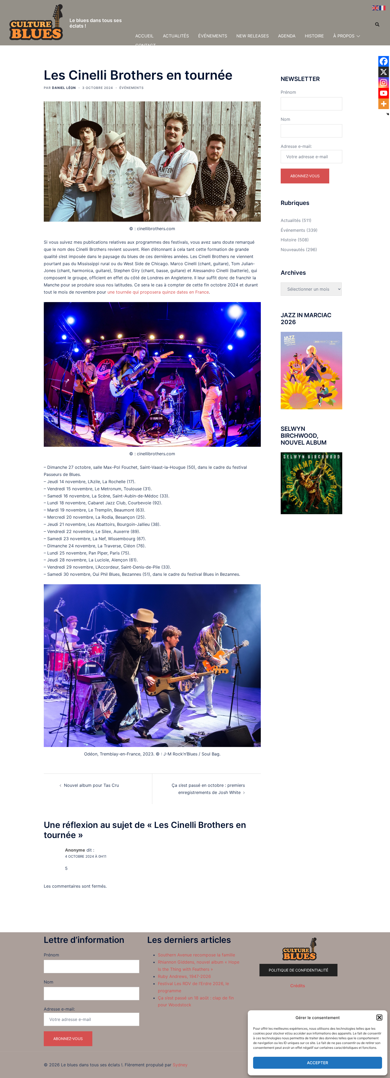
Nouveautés (293, 249)
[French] (382, 7)
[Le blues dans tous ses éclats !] (36, 23)
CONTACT (145, 45)
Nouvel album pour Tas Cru (91, 785)
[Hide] (388, 114)
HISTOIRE (314, 35)
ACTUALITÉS (176, 35)
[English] (375, 7)
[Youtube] (383, 93)
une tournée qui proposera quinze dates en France (158, 292)
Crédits (297, 985)
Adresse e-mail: (296, 146)
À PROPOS (343, 35)
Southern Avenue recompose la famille (196, 954)
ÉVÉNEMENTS (212, 35)
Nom (285, 119)
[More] (383, 103)
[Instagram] (383, 82)
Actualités (291, 220)
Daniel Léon (64, 88)
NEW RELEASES (252, 35)
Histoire (288, 239)
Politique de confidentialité (298, 970)
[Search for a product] (377, 24)
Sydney (180, 1064)
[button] (379, 1017)
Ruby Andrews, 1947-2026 (184, 976)
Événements (131, 88)
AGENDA (287, 35)
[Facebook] (383, 61)
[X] (383, 72)
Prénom (288, 92)
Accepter (317, 1062)
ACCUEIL (144, 35)
